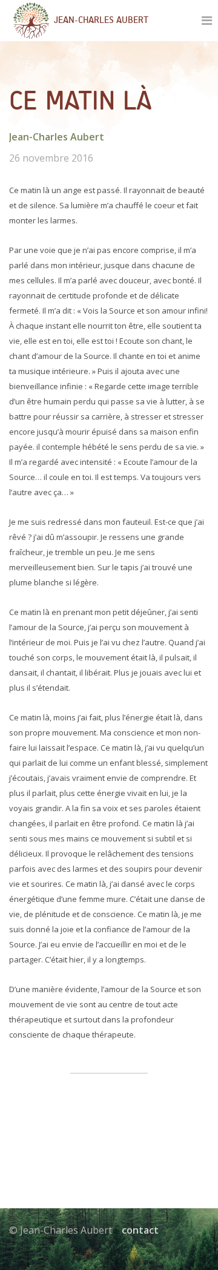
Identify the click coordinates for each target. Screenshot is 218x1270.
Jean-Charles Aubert (56, 136)
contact (140, 1230)
